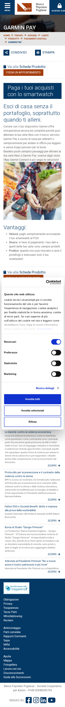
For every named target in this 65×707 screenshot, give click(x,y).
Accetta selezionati (32, 410)
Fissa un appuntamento (23, 72)
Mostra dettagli (45, 388)
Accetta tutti (32, 399)
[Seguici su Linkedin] (43, 700)
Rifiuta (33, 421)
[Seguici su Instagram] (36, 700)
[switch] (56, 352)
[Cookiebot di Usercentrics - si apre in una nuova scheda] (46, 282)
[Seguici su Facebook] (29, 700)
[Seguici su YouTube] (52, 700)
